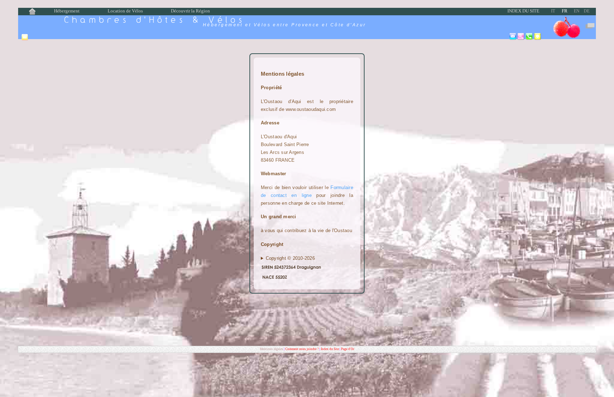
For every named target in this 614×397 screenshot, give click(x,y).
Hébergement (67, 11)
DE (586, 11)
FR (564, 11)
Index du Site (523, 11)
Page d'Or (347, 349)
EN (577, 11)
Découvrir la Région (190, 11)
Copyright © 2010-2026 (290, 258)
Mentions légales (271, 349)
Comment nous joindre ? (302, 349)
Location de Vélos (125, 11)
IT (553, 11)
